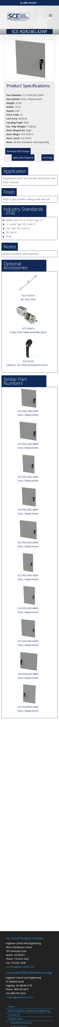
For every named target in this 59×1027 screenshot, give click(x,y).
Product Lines (15, 1018)
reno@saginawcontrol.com (20, 966)
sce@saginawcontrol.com (19, 997)
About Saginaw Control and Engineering (29, 1010)
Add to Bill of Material (23, 157)
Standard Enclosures (21, 1022)
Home (11, 1006)
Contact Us (14, 1014)
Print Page (48, 157)
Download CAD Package (18, 151)
